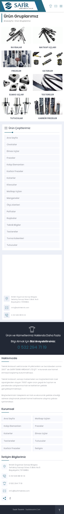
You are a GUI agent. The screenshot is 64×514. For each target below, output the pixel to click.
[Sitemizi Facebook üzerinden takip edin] (10, 498)
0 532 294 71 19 (32, 347)
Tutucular (16, 118)
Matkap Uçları (47, 47)
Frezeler (16, 70)
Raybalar (16, 47)
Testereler (47, 94)
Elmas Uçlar (16, 94)
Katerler (48, 70)
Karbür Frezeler (47, 118)
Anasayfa (8, 21)
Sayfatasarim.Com (32, 509)
